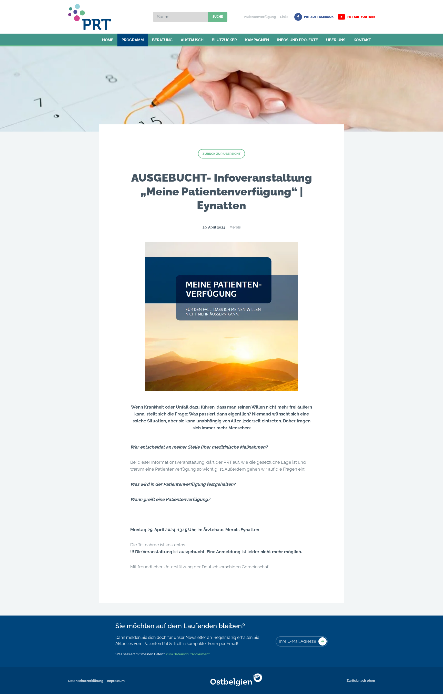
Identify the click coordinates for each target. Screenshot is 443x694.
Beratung (162, 40)
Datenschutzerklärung (85, 681)
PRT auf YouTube (361, 17)
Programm (133, 40)
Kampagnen (257, 40)
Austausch (192, 40)
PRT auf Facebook (319, 17)
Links (284, 17)
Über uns (335, 40)
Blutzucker (224, 40)
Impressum (116, 681)
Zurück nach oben (361, 680)
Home (107, 40)
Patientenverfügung (260, 17)
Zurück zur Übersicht (221, 154)
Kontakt (362, 40)
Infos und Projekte (297, 40)
